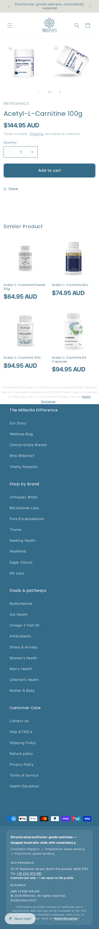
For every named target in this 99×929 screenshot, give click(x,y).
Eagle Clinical (21, 562)
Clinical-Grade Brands (28, 445)
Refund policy (21, 753)
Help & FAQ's (21, 732)
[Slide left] (39, 92)
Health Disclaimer (24, 786)
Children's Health (24, 680)
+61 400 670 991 (29, 873)
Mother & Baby (22, 690)
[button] (9, 25)
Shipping (36, 134)
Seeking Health (22, 540)
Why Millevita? (22, 456)
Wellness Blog (21, 434)
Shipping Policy (23, 743)
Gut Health (19, 614)
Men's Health (21, 669)
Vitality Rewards (23, 467)
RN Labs (17, 573)
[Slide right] (60, 92)
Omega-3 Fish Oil (24, 625)
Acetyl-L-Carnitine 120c (22, 358)
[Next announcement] (90, 6)
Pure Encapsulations (27, 519)
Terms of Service (24, 775)
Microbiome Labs (24, 508)
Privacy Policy (22, 764)
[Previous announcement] (9, 6)
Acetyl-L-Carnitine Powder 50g (24, 286)
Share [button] (13, 189)
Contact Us (19, 721)
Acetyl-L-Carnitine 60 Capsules (69, 359)
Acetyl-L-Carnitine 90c (70, 285)
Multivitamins (21, 603)
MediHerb (18, 551)
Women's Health (23, 658)
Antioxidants (20, 636)
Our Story (18, 423)
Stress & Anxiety (24, 647)
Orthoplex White (23, 497)
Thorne (16, 529)
